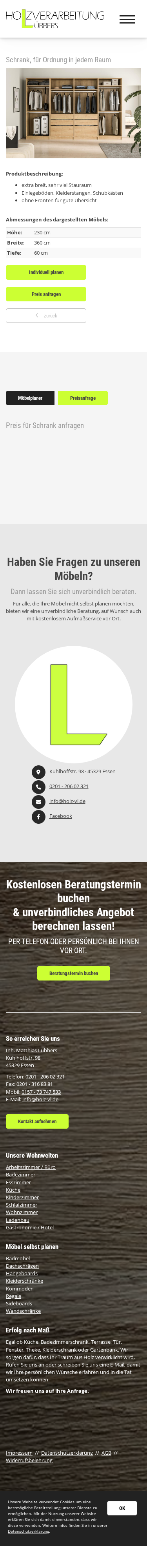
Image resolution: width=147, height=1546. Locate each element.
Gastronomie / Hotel (30, 1227)
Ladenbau (17, 1219)
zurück (50, 316)
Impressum (19, 1452)
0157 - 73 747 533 (41, 1091)
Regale (13, 1296)
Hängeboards (22, 1273)
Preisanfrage (83, 398)
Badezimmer (20, 1174)
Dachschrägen (22, 1265)
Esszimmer (18, 1182)
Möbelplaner (30, 398)
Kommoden (20, 1288)
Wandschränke (23, 1310)
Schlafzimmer (21, 1204)
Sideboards (19, 1303)
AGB (106, 1452)
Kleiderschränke (24, 1280)
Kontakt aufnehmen (37, 1121)
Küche (13, 1189)
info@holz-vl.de (67, 801)
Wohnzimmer (22, 1212)
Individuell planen (46, 272)
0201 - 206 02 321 (69, 786)
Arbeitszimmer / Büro (31, 1167)
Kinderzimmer (22, 1197)
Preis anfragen (46, 294)
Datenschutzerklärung (67, 1452)
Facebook (60, 815)
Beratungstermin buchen (73, 973)
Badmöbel (18, 1258)
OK (122, 1508)
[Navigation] (127, 19)
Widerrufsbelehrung (29, 1460)
